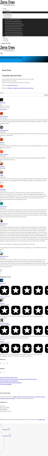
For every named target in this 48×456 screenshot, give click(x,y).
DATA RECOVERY (7, 15)
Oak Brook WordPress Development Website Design (14, 33)
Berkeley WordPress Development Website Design (13, 23)
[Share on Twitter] (4, 373)
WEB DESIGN (5, 435)
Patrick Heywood (4, 130)
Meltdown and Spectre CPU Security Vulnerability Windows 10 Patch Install (18, 379)
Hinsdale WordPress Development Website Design (13, 30)
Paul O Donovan (4, 116)
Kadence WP (42, 419)
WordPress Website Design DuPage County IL (13, 19)
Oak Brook (7, 398)
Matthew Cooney (4, 256)
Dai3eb (1, 175)
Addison (15, 396)
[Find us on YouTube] (8, 364)
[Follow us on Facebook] (1, 364)
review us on (3, 109)
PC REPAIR (4, 429)
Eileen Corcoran (4, 223)
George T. (2, 303)
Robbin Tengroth (4, 154)
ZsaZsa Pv (2, 166)
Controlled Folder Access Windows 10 (9, 381)
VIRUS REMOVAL (8, 12)
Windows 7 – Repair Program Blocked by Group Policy (21, 88)
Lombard (2, 398)
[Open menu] (1, 53)
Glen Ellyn (37, 396)
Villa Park (12, 398)
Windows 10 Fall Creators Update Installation (11, 382)
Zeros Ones (2, 102)
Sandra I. (2, 341)
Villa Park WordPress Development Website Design (13, 35)
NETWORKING (7, 14)
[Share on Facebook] (1, 373)
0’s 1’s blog (5, 40)
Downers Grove (26, 396)
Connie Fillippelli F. (4, 323)
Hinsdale (43, 396)
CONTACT (5, 39)
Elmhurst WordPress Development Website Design (13, 26)
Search (1, 93)
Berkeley (20, 396)
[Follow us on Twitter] (4, 364)
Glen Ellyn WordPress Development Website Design (14, 28)
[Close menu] (0, 425)
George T (2, 142)
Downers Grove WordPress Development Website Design (14, 24)
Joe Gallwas (3, 189)
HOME (4, 8)
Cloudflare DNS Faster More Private (8, 377)
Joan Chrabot (3, 206)
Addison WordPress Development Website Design (13, 21)
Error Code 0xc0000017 (6, 384)
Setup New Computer (12, 85)
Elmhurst (32, 396)
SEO (4, 37)
